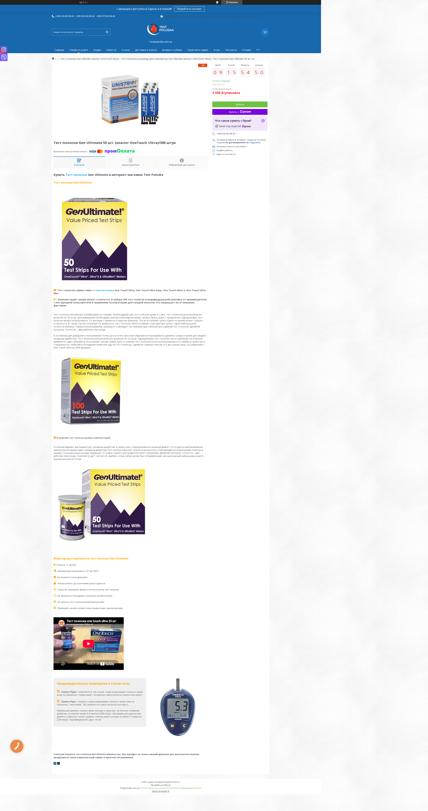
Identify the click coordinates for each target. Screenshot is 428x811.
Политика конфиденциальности (185, 788)
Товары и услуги (78, 49)
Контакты (231, 49)
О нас (217, 49)
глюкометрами (104, 290)
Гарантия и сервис (197, 49)
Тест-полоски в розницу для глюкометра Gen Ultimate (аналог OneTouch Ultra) (166, 58)
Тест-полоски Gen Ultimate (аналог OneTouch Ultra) (90, 58)
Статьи (126, 49)
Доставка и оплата (146, 49)
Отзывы (246, 49)
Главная (59, 49)
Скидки (97, 49)
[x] (58, 763)
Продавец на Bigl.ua (160, 785)
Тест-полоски (76, 175)
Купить (240, 104)
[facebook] (55, 763)
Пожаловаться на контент (154, 788)
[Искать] (107, 32)
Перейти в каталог (189, 9)
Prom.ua (176, 782)
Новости (111, 49)
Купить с (234, 111)
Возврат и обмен (172, 49)
